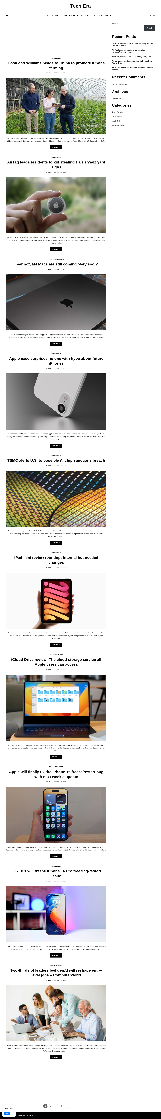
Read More (56, 147)
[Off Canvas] (7, 15)
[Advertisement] (56, 39)
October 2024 (117, 99)
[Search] (154, 15)
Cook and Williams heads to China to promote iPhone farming (132, 44)
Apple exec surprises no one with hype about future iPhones (132, 62)
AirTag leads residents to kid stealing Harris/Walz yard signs (128, 51)
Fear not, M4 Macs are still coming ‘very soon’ (56, 264)
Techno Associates (102, 15)
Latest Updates (71, 15)
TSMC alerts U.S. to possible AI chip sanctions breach (56, 460)
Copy (7, 1114)
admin (50, 73)
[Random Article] (150, 15)
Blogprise (30, 1115)
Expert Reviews (54, 15)
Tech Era (80, 6)
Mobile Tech (85, 15)
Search (115, 23)
